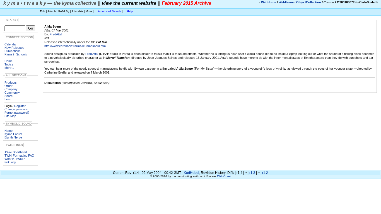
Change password (16, 109)
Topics (8, 64)
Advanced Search (109, 11)
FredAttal (56, 34)
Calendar (10, 44)
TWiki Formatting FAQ (19, 155)
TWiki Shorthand (15, 152)
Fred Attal (91, 53)
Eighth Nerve (13, 137)
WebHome (268, 2)
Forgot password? (16, 112)
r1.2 (265, 173)
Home (8, 61)
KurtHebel (191, 173)
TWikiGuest (224, 176)
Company (11, 89)
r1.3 (252, 173)
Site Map (10, 116)
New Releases (14, 47)
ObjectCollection (308, 2)
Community (12, 92)
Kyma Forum (13, 134)
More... (9, 67)
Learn (8, 99)
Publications (12, 51)
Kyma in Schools (15, 54)
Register (20, 106)
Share (8, 96)
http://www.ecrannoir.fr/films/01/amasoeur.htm (75, 46)
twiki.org (10, 162)
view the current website (129, 3)
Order (8, 85)
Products (10, 82)
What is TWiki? (14, 158)
